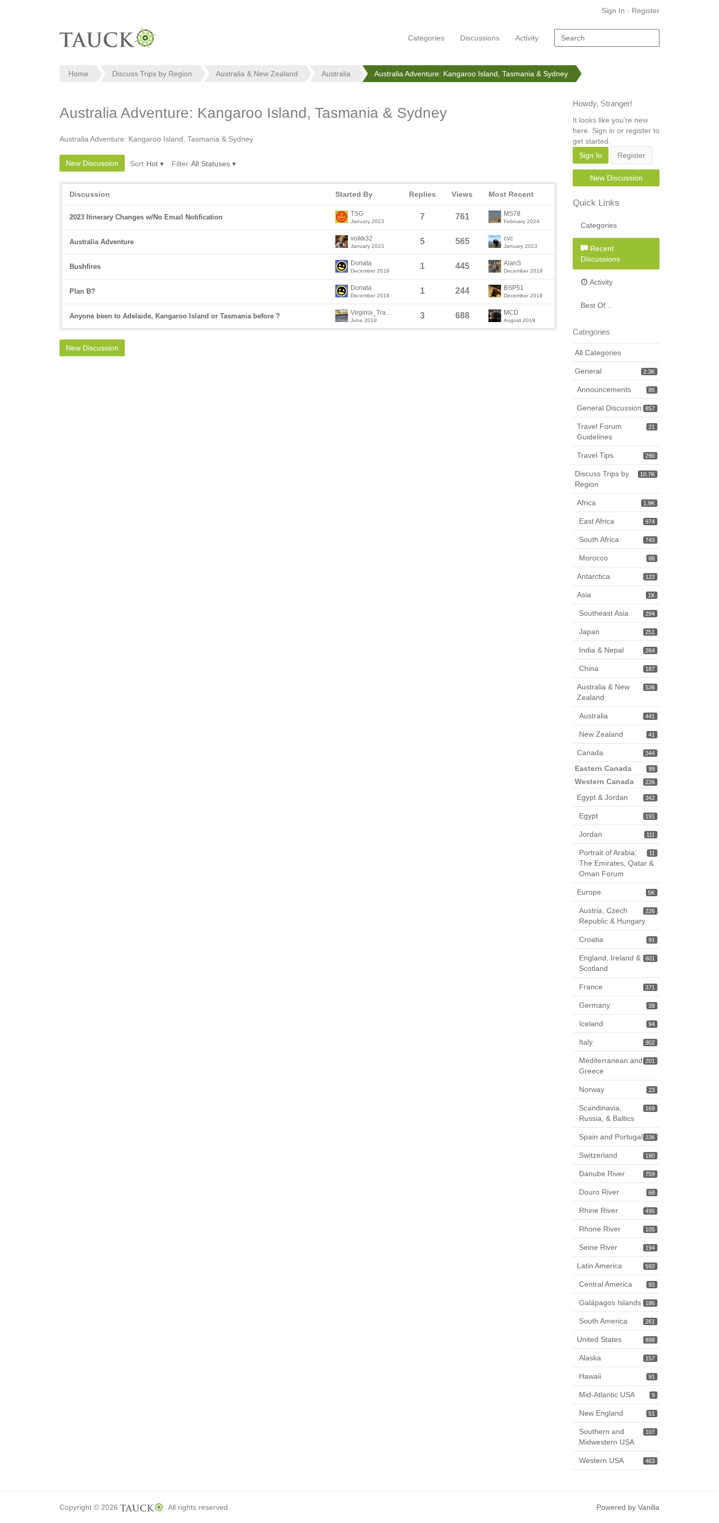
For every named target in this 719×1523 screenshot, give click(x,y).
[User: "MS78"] (494, 217)
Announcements (616, 389)
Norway (617, 1089)
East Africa (617, 521)
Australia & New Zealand (616, 692)
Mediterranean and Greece (617, 1065)
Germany (617, 1005)
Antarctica (616, 576)
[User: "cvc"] (494, 241)
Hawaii (617, 1376)
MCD (511, 312)
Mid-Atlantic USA (617, 1394)
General (615, 371)
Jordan (617, 834)
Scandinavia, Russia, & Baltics (617, 1113)
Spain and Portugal (617, 1137)
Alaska (617, 1358)
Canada (616, 752)
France (617, 987)
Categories (426, 38)
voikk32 (362, 238)
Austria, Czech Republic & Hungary (617, 915)
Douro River (617, 1192)
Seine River (617, 1247)
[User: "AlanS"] (494, 266)
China (617, 668)
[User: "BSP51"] (494, 291)
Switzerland (617, 1155)
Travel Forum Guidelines (616, 431)
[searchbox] (607, 38)
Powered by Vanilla (628, 1507)
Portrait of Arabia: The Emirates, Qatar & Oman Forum (617, 863)
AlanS (512, 263)
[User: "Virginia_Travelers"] (341, 315)
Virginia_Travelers (372, 312)
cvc (508, 238)
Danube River (617, 1173)
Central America (617, 1284)
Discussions (480, 38)
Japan (617, 631)
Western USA (617, 1460)
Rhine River (617, 1210)
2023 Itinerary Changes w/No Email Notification (146, 217)
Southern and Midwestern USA (617, 1436)
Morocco (617, 558)
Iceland (617, 1023)
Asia (616, 594)
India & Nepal (617, 650)
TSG (357, 214)
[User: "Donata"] (341, 266)
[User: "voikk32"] (341, 241)
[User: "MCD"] (494, 315)
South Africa (617, 539)
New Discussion (92, 163)
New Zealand (617, 734)
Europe (616, 892)
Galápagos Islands (617, 1302)
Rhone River (617, 1229)
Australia (617, 716)
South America (617, 1321)
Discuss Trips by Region (615, 478)
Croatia (617, 939)
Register (646, 10)
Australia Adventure (101, 242)
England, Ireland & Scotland (617, 963)
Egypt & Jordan (616, 797)
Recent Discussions (600, 253)
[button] (155, 163)
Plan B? (82, 291)
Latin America (616, 1265)
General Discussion (616, 408)
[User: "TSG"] (341, 217)
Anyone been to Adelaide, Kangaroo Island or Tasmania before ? (174, 316)
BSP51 (514, 288)
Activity (526, 38)
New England (617, 1413)
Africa (616, 502)
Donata (361, 263)
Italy (617, 1042)
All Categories (598, 352)
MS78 (512, 214)
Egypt (617, 815)
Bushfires (85, 266)
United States (616, 1339)
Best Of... (596, 305)
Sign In (613, 10)
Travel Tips (616, 455)
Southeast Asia (617, 613)
